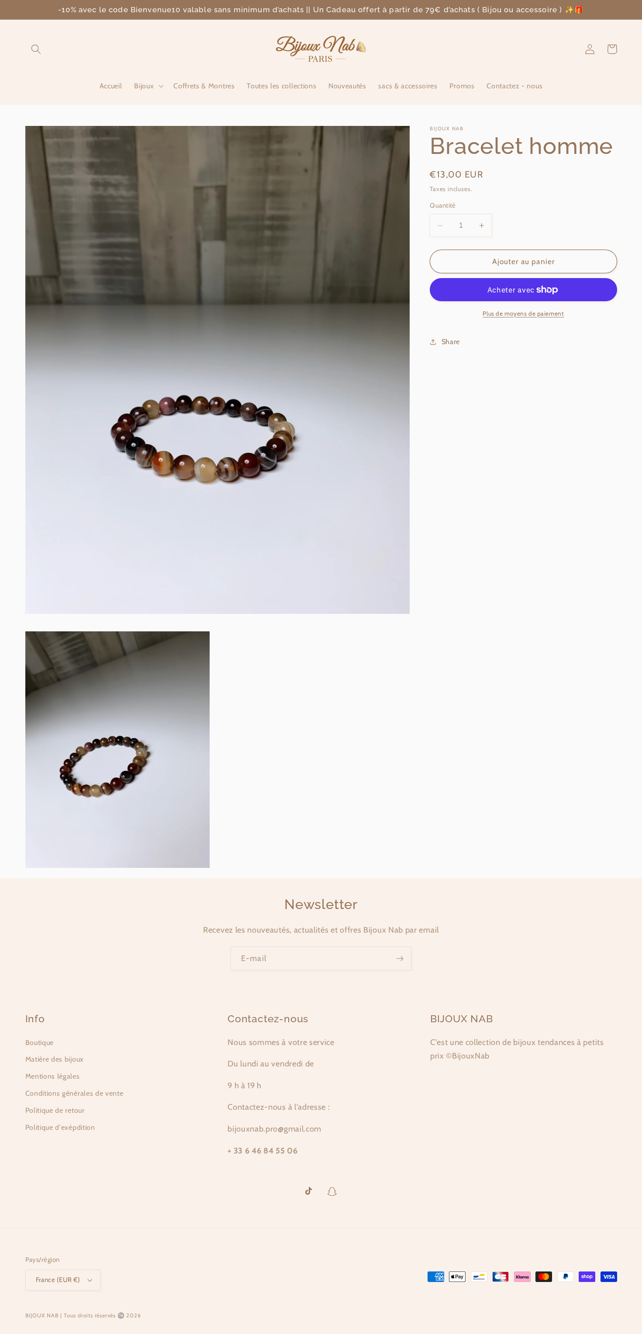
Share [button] (451, 341)
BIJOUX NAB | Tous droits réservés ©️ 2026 (83, 1315)
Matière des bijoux (54, 1059)
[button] (36, 49)
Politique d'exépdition (60, 1127)
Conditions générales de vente (74, 1093)
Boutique (39, 1042)
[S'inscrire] (400, 958)
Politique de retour (55, 1110)
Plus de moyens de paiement (523, 313)
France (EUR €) (58, 1280)
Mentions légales (52, 1076)
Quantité (443, 206)
